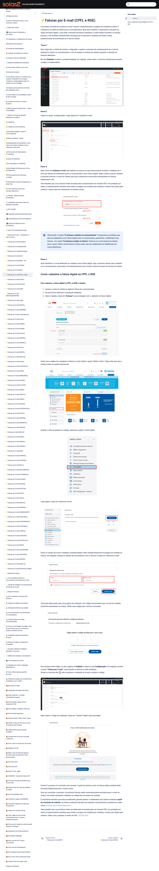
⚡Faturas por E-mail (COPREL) (15, 380)
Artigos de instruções (12, 866)
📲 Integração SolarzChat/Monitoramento (19, 214)
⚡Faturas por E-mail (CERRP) (15, 399)
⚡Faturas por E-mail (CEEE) (14, 289)
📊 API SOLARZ (11, 209)
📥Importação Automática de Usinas (17, 690)
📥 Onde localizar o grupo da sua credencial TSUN (16, 703)
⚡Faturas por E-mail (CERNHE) (15, 531)
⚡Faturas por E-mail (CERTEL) (15, 305)
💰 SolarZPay (10, 122)
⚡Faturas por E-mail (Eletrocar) (16, 357)
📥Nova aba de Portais (13, 685)
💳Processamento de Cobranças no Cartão (16, 176)
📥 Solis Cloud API (11, 766)
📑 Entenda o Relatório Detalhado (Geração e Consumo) (16, 650)
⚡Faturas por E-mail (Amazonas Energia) (19, 568)
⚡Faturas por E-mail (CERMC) (15, 324)
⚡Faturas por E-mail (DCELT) (15, 493)
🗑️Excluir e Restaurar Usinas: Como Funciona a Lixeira (17, 22)
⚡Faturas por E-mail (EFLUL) (15, 465)
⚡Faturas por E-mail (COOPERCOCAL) (18, 408)
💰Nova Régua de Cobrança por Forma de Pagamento (18, 169)
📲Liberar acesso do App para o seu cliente (16, 33)
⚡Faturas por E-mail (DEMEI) (15, 390)
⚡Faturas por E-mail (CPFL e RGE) (16, 274)
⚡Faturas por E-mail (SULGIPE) (16, 385)
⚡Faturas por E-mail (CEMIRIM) (16, 310)
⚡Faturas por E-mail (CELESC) (15, 284)
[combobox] (141, 4)
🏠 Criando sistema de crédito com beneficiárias (15, 620)
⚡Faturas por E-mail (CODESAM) (16, 535)
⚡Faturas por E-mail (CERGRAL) (16, 507)
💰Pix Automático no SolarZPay (15, 163)
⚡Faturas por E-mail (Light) (14, 300)
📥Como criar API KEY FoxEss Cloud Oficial (15, 842)
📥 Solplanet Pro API (12, 748)
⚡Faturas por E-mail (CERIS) (15, 545)
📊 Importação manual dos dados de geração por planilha (17, 203)
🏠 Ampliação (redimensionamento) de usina (17, 636)
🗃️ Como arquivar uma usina (15, 660)
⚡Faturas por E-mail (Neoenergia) (16, 251)
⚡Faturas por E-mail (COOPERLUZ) (17, 366)
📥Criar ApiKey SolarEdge (14, 836)
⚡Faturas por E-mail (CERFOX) (15, 503)
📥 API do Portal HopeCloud (14, 713)
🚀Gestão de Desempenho (14, 44)
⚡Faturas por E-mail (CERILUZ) (16, 564)
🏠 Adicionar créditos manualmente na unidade (17, 643)
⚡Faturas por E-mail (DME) (14, 451)
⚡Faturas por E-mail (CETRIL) (15, 413)
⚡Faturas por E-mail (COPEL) (15, 279)
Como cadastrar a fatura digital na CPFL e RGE (140, 23)
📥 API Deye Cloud (11, 762)
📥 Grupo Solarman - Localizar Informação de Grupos (15, 696)
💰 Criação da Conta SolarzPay (15, 126)
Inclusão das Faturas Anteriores (58, 805)
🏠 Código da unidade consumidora (17, 603)
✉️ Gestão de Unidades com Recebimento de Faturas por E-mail (19, 586)
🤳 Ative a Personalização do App (16, 230)
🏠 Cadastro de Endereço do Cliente (17, 53)
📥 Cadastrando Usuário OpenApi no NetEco (16, 731)
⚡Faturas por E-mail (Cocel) (15, 319)
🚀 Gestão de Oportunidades (15, 48)
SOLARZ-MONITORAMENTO (33, 4)
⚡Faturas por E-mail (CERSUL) (15, 441)
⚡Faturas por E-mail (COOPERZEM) (17, 550)
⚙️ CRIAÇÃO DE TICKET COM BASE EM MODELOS (17, 666)
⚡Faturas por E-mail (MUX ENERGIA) (17, 470)
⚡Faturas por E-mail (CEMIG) (15, 265)
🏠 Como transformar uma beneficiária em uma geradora (18, 614)
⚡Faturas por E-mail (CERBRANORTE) (18, 512)
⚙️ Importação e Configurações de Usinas (19, 39)
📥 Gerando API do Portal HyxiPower (17, 831)
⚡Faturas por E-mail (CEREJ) (15, 437)
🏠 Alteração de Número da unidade (17, 608)
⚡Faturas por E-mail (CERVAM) (16, 418)
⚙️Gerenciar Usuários (12, 72)
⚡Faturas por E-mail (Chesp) (15, 361)
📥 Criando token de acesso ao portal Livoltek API (17, 738)
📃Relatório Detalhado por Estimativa (17, 62)
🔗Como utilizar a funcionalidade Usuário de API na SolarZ (18, 96)
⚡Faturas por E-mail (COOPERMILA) (17, 474)
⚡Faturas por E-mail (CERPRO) (15, 559)
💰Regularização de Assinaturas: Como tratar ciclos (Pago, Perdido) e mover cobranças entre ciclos (18, 145)
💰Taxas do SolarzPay (13, 159)
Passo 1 (135, 18)
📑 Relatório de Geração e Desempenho (18, 656)
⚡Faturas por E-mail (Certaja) (15, 328)
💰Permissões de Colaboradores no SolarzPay (16, 153)
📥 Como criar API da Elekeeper (15, 847)
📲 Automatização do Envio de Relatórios (18, 218)
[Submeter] (128, 4)
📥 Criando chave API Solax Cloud (16, 861)
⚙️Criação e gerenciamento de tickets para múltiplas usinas (18, 89)
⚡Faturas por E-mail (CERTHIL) (16, 394)
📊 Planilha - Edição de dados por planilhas (15, 197)
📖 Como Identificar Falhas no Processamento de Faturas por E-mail (17, 579)
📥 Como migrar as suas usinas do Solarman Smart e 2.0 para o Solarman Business (16, 817)
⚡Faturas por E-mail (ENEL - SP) (16, 260)
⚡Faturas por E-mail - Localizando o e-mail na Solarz (18, 236)
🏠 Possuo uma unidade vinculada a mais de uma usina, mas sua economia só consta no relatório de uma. (19, 628)
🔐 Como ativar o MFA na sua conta (17, 67)
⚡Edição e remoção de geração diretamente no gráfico (16, 116)
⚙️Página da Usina (12, 16)
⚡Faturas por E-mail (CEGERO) (15, 446)
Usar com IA (48, 13)
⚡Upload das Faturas (13, 573)
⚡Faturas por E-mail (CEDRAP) (15, 404)
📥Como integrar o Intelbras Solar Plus (18, 709)
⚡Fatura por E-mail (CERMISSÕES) (17, 375)
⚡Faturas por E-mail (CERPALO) (16, 343)
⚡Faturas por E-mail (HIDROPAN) (16, 554)
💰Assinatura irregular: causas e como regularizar (16, 132)
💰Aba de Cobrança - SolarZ (14, 138)
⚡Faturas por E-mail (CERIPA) (15, 352)
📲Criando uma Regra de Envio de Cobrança (15, 224)
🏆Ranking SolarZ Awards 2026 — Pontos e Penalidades (19, 109)
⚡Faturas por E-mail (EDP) (14, 270)
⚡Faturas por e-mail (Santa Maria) (17, 517)
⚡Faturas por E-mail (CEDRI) (15, 371)
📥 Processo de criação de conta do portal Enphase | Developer (19, 825)
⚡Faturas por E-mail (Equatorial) (16, 246)
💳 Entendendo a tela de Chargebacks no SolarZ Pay (18, 183)
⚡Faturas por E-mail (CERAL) (15, 498)
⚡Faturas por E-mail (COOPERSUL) (17, 526)
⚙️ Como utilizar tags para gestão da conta (16, 673)
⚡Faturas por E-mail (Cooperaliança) (17, 314)
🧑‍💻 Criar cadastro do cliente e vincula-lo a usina (18, 10)
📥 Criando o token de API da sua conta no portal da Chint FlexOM (18, 724)
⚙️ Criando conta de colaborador (16, 58)
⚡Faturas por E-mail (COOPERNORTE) (18, 521)
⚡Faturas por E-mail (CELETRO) (16, 488)
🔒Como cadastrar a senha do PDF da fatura (17, 597)
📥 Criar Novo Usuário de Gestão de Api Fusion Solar (18, 782)
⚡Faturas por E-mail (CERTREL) (16, 338)
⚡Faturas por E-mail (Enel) (14, 256)
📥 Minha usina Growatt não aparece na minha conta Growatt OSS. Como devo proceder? (17, 755)
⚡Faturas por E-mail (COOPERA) (16, 460)
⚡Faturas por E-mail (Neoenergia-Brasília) (12, 294)
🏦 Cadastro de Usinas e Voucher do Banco (16, 103)
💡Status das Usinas (12, 27)
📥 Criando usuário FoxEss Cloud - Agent (18, 718)
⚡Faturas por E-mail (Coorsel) (15, 333)
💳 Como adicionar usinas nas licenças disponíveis (15, 190)
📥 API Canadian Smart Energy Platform (18, 852)
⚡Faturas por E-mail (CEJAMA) (15, 479)
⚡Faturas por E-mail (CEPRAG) (15, 484)
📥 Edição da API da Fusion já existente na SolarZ (18, 788)
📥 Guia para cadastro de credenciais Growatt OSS (17, 805)
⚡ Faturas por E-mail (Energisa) (16, 242)
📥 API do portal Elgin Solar (14, 794)
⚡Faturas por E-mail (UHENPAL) (16, 455)
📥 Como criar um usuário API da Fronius (18, 743)
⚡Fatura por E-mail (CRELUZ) (15, 432)
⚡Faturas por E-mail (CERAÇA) (15, 427)
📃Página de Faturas (12, 591)
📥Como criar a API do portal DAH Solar (18, 857)
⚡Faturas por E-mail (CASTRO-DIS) (17, 540)
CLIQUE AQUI (83, 815)
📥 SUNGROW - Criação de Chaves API (18, 776)
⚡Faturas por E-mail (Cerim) (15, 347)
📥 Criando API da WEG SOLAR (15, 810)
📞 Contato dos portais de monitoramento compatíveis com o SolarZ (19, 680)
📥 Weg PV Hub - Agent (13, 771)
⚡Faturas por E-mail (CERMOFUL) (16, 423)
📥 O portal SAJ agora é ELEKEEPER (17, 799)
